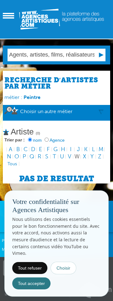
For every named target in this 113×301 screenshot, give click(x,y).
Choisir (63, 268)
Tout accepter (31, 283)
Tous (12, 164)
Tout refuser (30, 268)
